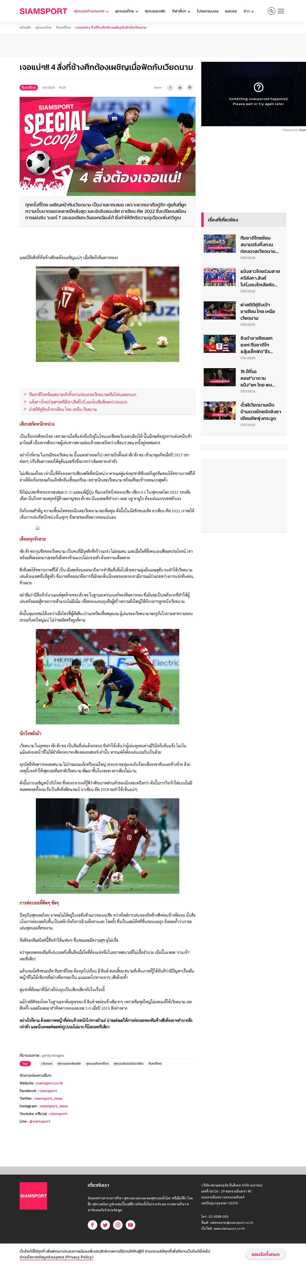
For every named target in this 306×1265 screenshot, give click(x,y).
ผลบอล (231, 11)
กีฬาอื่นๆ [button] (179, 11)
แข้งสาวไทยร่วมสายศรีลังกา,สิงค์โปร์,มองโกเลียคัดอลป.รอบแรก (260, 278)
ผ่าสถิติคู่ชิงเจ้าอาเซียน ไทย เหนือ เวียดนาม (257, 311)
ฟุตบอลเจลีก (155, 11)
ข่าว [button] (247, 11)
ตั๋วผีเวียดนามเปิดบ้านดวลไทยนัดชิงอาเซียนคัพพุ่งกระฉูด (260, 412)
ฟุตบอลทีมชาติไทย (97, 1063)
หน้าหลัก (25, 27)
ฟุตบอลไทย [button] (125, 11)
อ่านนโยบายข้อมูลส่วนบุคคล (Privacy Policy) (56, 1257)
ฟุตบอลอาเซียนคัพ (69, 1063)
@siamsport (39, 1121)
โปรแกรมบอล (208, 11)
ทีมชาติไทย (63, 27)
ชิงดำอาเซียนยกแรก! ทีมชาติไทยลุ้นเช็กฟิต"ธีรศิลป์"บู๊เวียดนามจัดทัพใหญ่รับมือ (259, 345)
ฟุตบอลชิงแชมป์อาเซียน (128, 1063)
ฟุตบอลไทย (43, 27)
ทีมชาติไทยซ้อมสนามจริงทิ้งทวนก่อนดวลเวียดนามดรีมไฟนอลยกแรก (258, 245)
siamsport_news (48, 1098)
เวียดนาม (46, 1063)
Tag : (25, 1063)
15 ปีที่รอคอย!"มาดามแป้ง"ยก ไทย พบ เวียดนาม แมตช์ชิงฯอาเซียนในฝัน (259, 378)
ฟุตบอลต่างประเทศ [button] (89, 11)
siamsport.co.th (49, 1083)
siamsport (48, 1090)
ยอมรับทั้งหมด (265, 1254)
